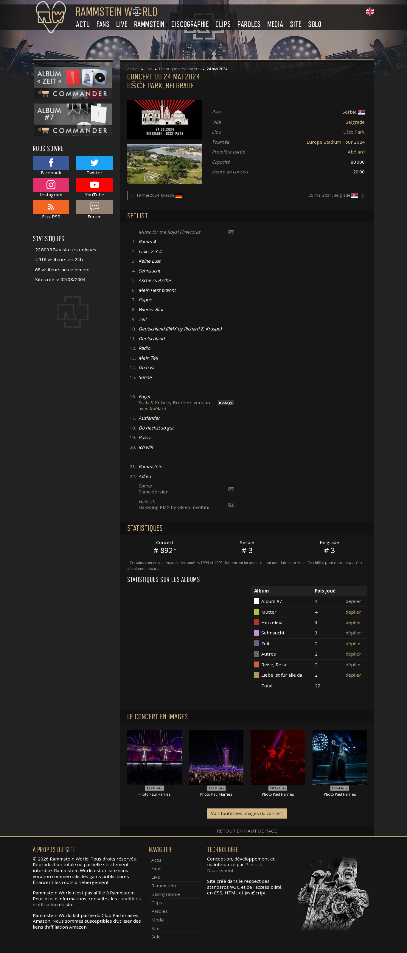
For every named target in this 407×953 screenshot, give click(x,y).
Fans (103, 24)
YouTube (94, 194)
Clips (223, 24)
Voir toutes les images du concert (247, 813)
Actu (83, 24)
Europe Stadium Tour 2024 (336, 142)
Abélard (356, 152)
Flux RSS (51, 216)
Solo (314, 24)
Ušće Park (354, 132)
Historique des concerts (180, 68)
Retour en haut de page (247, 831)
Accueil (133, 68)
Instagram (51, 194)
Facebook (51, 172)
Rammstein (149, 24)
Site (295, 24)
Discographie (190, 24)
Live (121, 24)
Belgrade (355, 122)
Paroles (249, 24)
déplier (353, 601)
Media (275, 24)
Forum (95, 216)
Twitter (94, 172)
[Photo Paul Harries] (154, 757)
